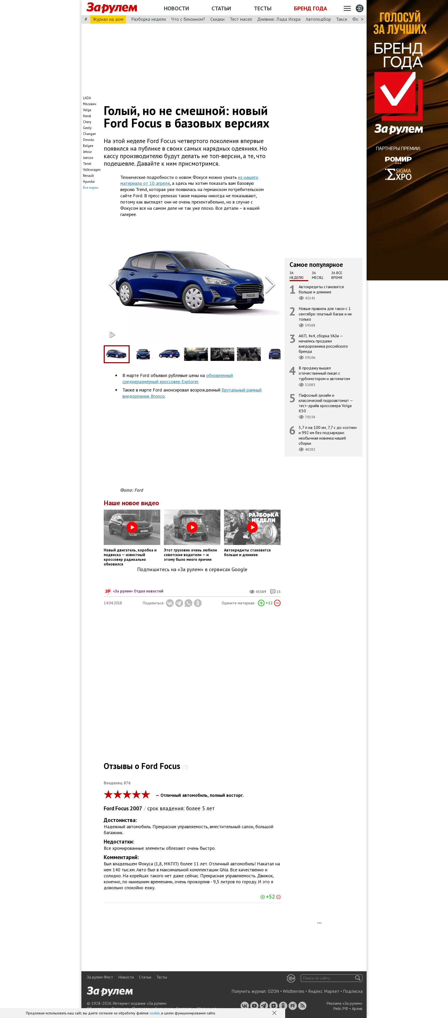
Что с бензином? (188, 19)
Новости (176, 8)
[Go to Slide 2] (143, 354)
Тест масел (241, 19)
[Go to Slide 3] (170, 354)
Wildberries (293, 991)
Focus (122, 808)
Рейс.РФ (340, 1008)
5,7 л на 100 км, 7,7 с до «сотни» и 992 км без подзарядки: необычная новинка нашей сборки (328, 435)
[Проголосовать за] (261, 603)
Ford (109, 808)
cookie (155, 1013)
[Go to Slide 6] (249, 354)
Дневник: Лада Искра (278, 19)
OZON (273, 991)
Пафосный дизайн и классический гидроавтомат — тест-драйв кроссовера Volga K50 (326, 403)
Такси (341, 19)
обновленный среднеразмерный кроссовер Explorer (177, 378)
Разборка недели (148, 19)
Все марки (90, 187)
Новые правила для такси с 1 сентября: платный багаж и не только (325, 313)
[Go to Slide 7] (275, 354)
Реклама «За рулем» (344, 1003)
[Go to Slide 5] (222, 354)
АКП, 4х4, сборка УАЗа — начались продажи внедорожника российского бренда (323, 343)
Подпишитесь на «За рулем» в (192, 569)
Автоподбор (318, 19)
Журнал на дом (108, 19)
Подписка (352, 991)
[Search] (358, 978)
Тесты (262, 8)
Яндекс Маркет (323, 991)
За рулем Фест (100, 977)
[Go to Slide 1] (117, 354)
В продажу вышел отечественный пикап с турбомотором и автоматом (324, 373)
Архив (357, 1008)
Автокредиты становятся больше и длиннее (321, 289)
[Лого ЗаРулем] (112, 7)
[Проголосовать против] (277, 603)
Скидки (217, 19)
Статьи (221, 8)
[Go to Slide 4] (196, 354)
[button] (274, 1013)
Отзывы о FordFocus (146, 765)
